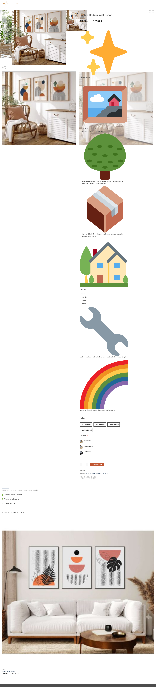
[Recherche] (26, 3)
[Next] (8, 66)
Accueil (82, 12)
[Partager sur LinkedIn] (94, 477)
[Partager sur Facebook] (81, 477)
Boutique (61, 3)
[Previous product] (153, 11)
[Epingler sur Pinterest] (91, 477)
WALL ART (54, 3)
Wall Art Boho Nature (8, 671)
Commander (97, 464)
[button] (138, 3)
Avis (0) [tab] (35, 490)
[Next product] (150, 11)
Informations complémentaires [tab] (21, 490)
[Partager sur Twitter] (84, 477)
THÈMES (36, 3)
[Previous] (2, 146)
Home (31, 3)
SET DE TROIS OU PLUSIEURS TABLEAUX (99, 12)
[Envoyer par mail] (88, 477)
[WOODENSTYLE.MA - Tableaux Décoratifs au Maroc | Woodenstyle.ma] (12, 3)
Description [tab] (5, 490)
